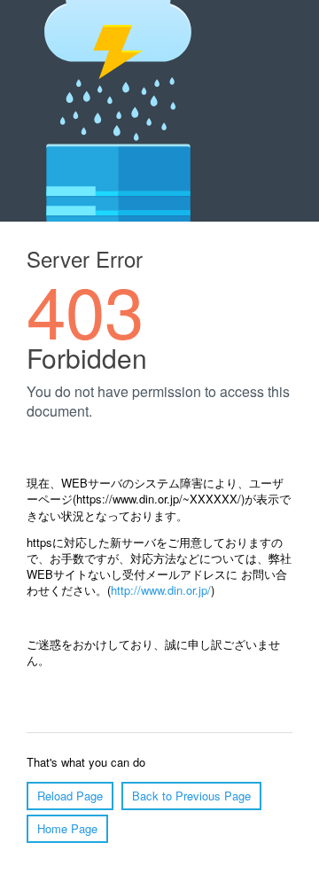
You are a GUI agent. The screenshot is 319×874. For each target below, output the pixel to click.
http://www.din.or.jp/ (161, 589)
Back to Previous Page (191, 795)
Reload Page (70, 795)
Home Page (67, 828)
